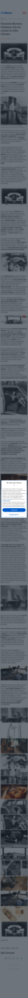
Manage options (14, 514)
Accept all (14, 510)
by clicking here (6, 500)
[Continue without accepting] (14, 485)
